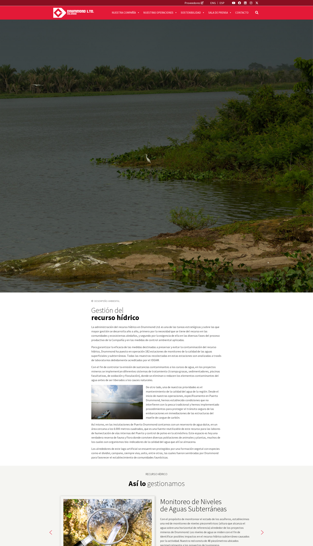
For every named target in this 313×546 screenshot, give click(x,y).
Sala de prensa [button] (218, 12)
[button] (257, 13)
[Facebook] (239, 3)
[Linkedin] (245, 3)
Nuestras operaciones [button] (158, 12)
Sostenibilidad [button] (191, 12)
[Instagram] (251, 3)
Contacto (242, 12)
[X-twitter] (257, 3)
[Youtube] (234, 3)
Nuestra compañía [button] (124, 12)
